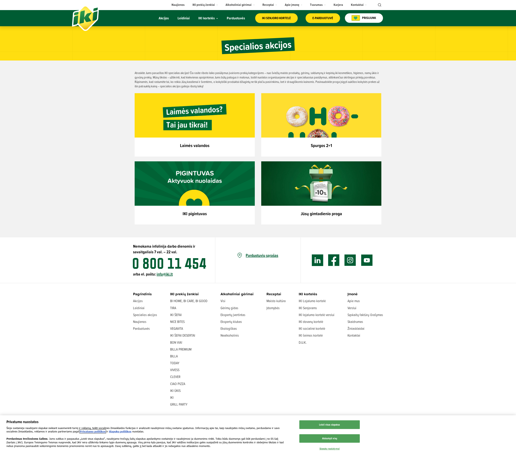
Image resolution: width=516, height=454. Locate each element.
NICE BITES (177, 321)
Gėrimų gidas (229, 307)
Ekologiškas (229, 328)
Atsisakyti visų (329, 438)
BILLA (174, 356)
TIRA (173, 307)
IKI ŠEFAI (176, 314)
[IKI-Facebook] (334, 260)
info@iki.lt (165, 274)
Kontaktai (353, 335)
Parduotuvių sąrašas (262, 255)
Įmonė (352, 293)
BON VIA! (176, 342)
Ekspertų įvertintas (233, 314)
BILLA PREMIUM (180, 349)
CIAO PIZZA (177, 383)
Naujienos (139, 321)
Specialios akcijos (145, 314)
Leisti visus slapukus (329, 424)
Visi (223, 300)
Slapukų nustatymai (329, 448)
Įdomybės (273, 307)
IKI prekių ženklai (184, 293)
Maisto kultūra (276, 300)
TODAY (174, 362)
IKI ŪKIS (175, 390)
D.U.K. (303, 342)
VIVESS (174, 369)
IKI (172, 397)
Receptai (273, 293)
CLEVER (175, 376)
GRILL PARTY (178, 404)
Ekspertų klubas (231, 321)
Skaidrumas (355, 321)
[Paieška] (379, 5)
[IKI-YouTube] (366, 260)
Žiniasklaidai (355, 328)
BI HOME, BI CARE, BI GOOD (188, 300)
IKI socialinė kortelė (312, 328)
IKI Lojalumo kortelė (312, 300)
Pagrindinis (142, 293)
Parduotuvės (141, 328)
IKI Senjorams (308, 307)
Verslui (351, 307)
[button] (205, 4)
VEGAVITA (176, 328)
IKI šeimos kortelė (311, 335)
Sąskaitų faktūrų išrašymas (365, 314)
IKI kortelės (308, 293)
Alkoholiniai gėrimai (237, 293)
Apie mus (353, 300)
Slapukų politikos (120, 431)
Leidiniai (139, 307)
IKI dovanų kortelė (311, 321)
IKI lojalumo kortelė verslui (316, 314)
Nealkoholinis (230, 335)
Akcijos (138, 300)
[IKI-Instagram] (350, 260)
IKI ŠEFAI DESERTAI (182, 335)
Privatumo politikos (93, 431)
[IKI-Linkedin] (317, 260)
